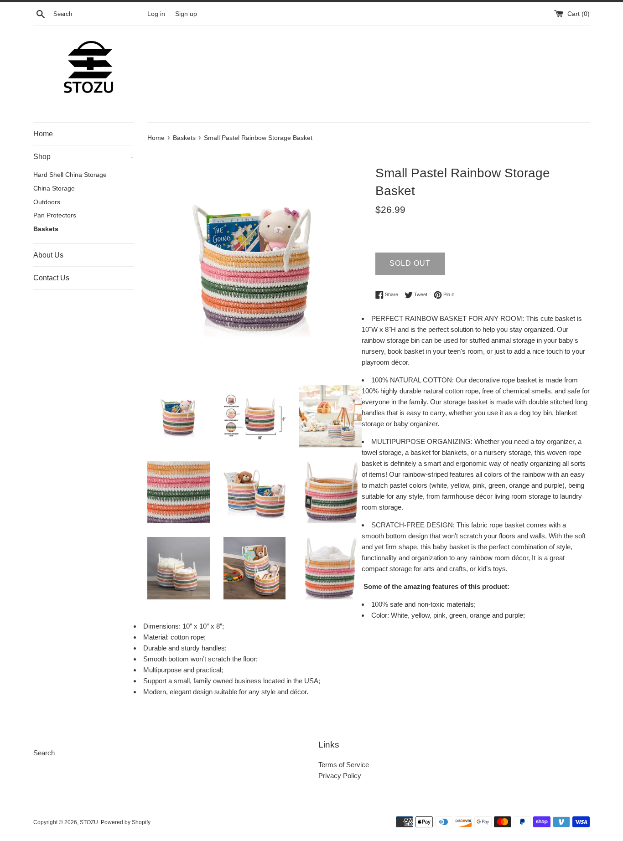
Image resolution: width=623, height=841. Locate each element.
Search (44, 753)
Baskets (45, 229)
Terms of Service (343, 765)
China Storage (54, 188)
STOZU (89, 822)
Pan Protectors (54, 215)
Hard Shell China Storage (70, 174)
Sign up (186, 13)
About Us (48, 255)
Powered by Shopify (126, 822)
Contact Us (51, 278)
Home (43, 134)
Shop (83, 156)
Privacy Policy (339, 775)
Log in (156, 13)
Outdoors (46, 202)
